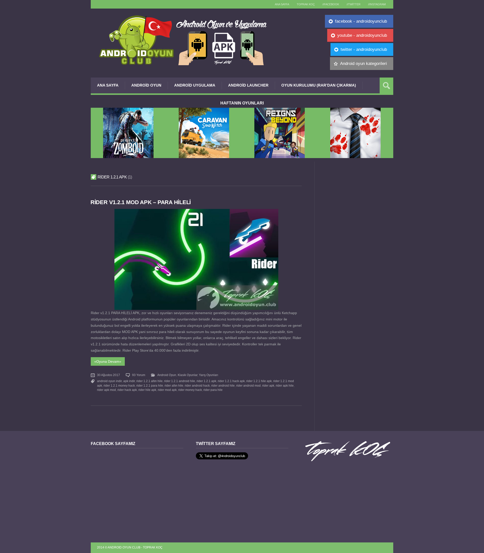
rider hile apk (147, 390)
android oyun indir (109, 381)
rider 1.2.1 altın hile (149, 381)
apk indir (129, 381)
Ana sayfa (282, 4)
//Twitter (353, 4)
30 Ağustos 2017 (108, 375)
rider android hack (197, 385)
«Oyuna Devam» (107, 361)
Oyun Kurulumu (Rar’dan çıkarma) (318, 85)
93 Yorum (138, 375)
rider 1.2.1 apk (206, 381)
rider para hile (213, 390)
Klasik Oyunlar (187, 375)
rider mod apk (167, 390)
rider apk (268, 385)
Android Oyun (146, 85)
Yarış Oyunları (208, 375)
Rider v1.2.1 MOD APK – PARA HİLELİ (140, 202)
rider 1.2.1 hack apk (231, 381)
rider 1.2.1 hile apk (259, 381)
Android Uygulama (194, 85)
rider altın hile (174, 385)
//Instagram (377, 4)
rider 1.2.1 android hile (179, 381)
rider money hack (190, 390)
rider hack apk (127, 390)
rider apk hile (285, 385)
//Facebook (330, 4)
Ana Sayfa (107, 85)
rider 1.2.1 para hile (149, 385)
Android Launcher (248, 85)
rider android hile (223, 385)
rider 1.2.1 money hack (119, 385)
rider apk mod (106, 390)
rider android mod (248, 385)
